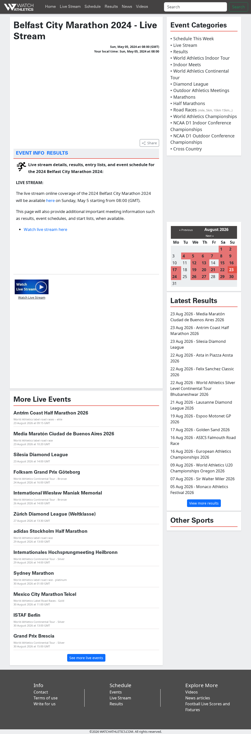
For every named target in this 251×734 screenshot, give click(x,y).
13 (204, 263)
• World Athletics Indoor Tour (200, 58)
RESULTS (57, 153)
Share (152, 143)
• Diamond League (189, 84)
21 (213, 269)
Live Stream (70, 7)
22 (222, 269)
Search (238, 7)
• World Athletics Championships (203, 116)
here (50, 200)
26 (194, 276)
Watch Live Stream (31, 297)
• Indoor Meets (185, 64)
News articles (197, 698)
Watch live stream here (45, 229)
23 (231, 269)
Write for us (45, 704)
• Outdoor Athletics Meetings (199, 90)
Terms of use (46, 698)
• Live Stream (183, 45)
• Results (179, 51)
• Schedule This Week (192, 38)
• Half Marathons (187, 103)
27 (204, 276)
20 (204, 269)
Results (111, 7)
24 (174, 276)
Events (116, 692)
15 (222, 263)
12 (194, 263)
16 (231, 263)
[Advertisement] (86, 95)
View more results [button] (204, 503)
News (127, 7)
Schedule (93, 7)
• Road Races (201, 110)
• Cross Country (186, 149)
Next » (210, 236)
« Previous (186, 230)
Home (50, 7)
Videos (142, 7)
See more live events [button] (86, 657)
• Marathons (182, 97)
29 (222, 276)
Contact (41, 692)
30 (231, 276)
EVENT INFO (30, 153)
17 (174, 269)
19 (194, 269)
